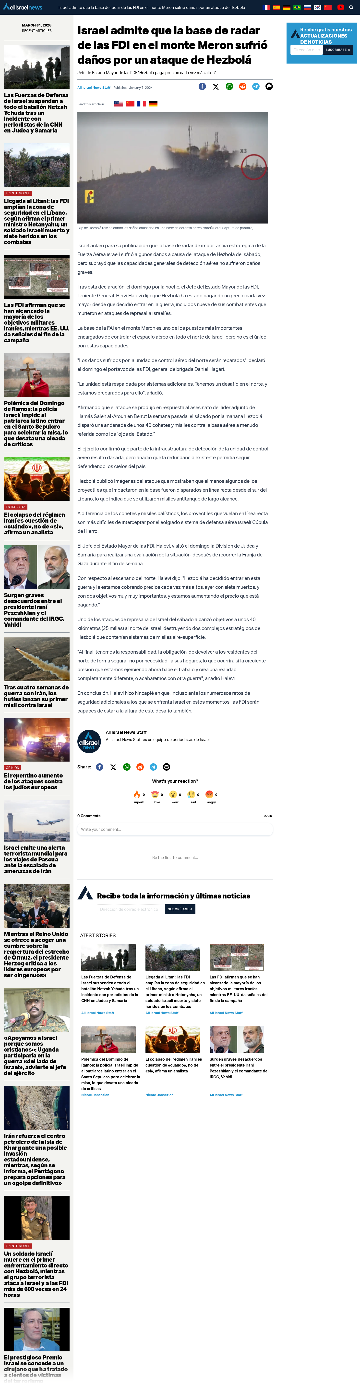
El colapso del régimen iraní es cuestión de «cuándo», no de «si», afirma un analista (34, 523)
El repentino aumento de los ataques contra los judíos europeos (33, 781)
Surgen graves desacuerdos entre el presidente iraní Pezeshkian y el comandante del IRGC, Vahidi (34, 609)
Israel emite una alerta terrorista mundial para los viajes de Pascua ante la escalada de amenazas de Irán (35, 859)
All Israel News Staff (93, 87)
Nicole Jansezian (95, 1095)
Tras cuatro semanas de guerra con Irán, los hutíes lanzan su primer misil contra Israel (36, 696)
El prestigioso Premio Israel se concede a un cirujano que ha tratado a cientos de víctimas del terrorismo (36, 1369)
